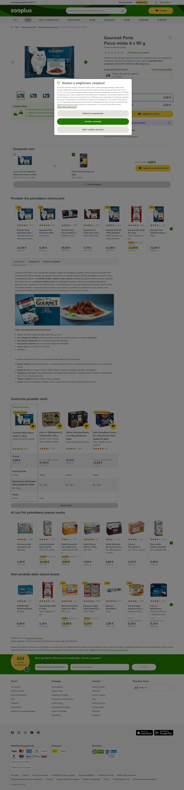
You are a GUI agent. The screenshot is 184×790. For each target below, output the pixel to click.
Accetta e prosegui (93, 121)
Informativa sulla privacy (67, 107)
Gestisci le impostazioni (93, 113)
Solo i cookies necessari (93, 129)
